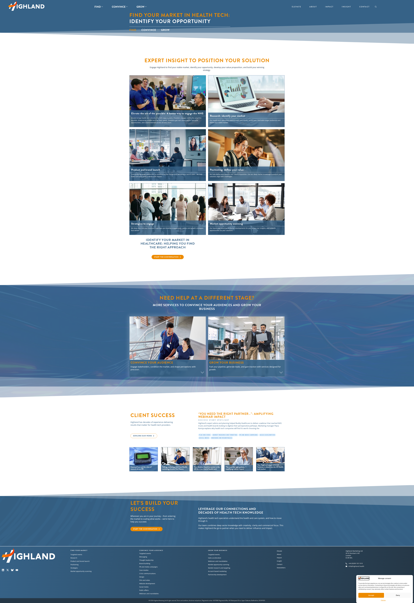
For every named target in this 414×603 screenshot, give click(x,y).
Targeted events (76, 554)
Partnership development (217, 575)
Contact (364, 7)
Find (97, 7)
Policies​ (383, 600)
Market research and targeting (219, 568)
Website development (147, 584)
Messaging (143, 557)
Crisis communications (147, 573)
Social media (143, 587)
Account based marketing (217, 571)
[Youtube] (17, 570)
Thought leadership (146, 560)
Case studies (143, 570)
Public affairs (144, 590)
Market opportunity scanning (81, 571)
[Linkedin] (3, 570)
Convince (118, 7)
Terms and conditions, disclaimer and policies (189, 600)
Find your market (79, 550)
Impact (329, 7)
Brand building (144, 563)
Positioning (74, 565)
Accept (371, 595)
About (313, 7)
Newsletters (281, 568)
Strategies (74, 568)
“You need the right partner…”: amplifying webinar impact (235, 415)
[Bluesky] (12, 570)
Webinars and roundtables (149, 594)
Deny (398, 595)
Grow (140, 7)
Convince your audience (151, 550)
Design (141, 577)
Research (74, 558)
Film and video (144, 580)
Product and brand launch (80, 561)
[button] (376, 7)
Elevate (296, 7)
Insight (346, 7)
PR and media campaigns (148, 567)
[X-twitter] (7, 570)
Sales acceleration (214, 558)
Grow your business (217, 550)
